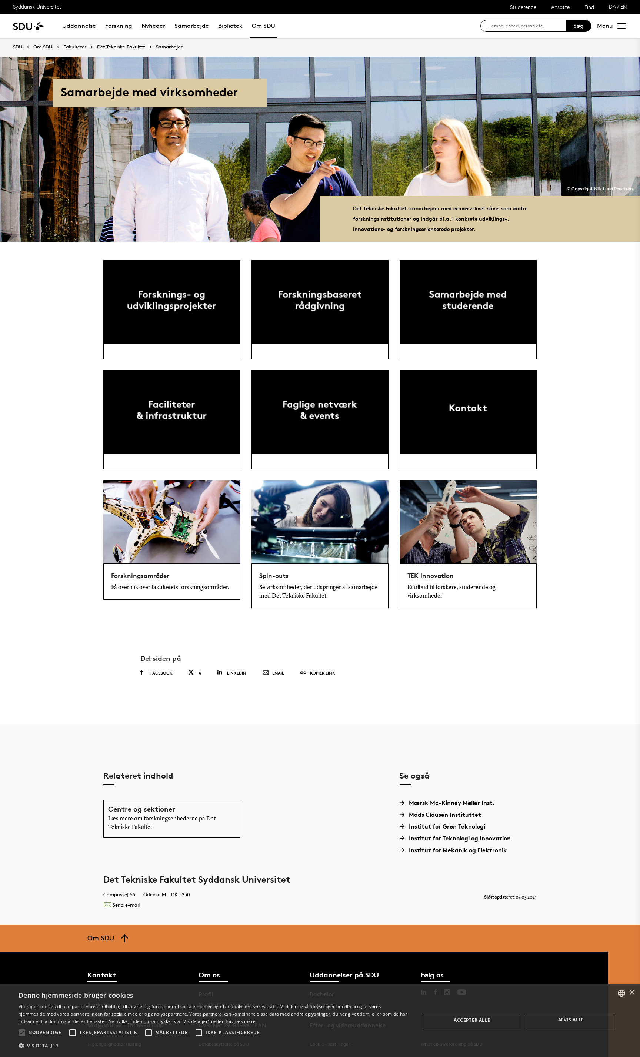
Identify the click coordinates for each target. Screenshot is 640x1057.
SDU (18, 46)
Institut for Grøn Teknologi (447, 826)
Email (278, 673)
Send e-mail (126, 905)
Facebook (161, 673)
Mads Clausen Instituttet (445, 814)
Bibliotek (230, 25)
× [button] (631, 993)
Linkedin (236, 673)
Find (589, 7)
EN (623, 6)
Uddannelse (79, 25)
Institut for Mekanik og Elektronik (458, 850)
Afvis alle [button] (571, 1020)
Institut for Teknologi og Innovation (460, 838)
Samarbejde (191, 25)
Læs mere (245, 1021)
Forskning (118, 25)
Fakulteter (74, 47)
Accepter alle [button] (472, 1020)
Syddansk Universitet (37, 6)
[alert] (320, 1020)
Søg (578, 25)
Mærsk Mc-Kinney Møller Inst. (452, 802)
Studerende (523, 7)
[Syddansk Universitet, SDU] (28, 26)
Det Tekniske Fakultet (121, 47)
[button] (21, 1032)
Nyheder (153, 25)
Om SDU (263, 25)
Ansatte (560, 7)
